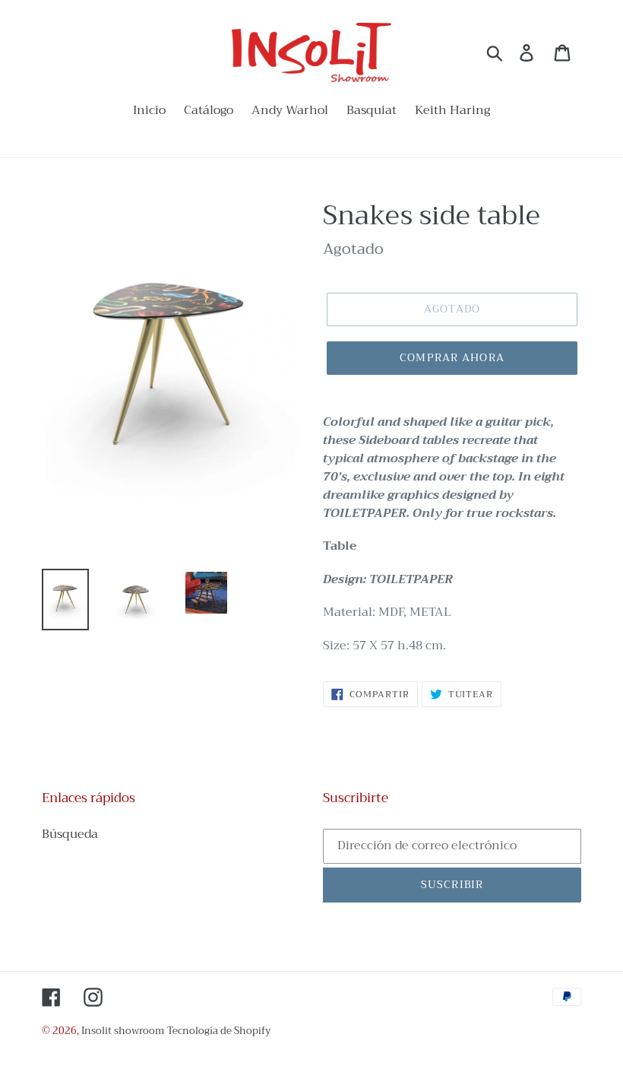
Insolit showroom (122, 1030)
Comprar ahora (452, 357)
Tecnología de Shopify (218, 1030)
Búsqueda (70, 834)
